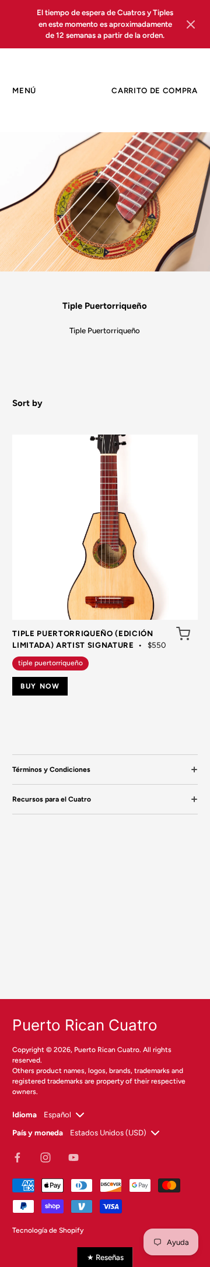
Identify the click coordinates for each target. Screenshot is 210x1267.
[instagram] (46, 1157)
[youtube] (74, 1157)
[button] (191, 24)
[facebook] (18, 1157)
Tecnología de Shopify (47, 1230)
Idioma (24, 1114)
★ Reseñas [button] (105, 1257)
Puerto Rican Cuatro (106, 1050)
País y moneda (37, 1132)
